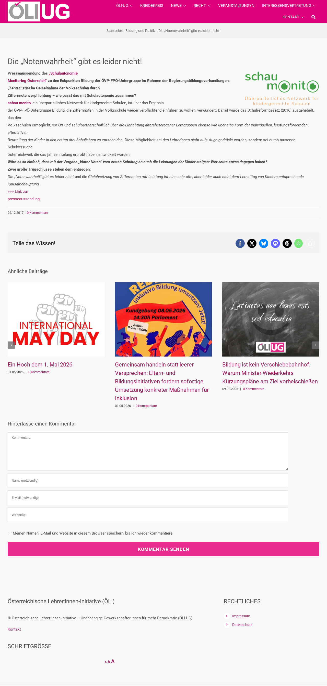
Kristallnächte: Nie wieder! (255, 364)
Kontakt (14, 629)
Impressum (241, 616)
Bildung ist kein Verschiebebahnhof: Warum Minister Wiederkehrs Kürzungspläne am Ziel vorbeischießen (163, 373)
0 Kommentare (37, 213)
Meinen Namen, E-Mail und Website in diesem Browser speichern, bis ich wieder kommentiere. (93, 533)
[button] (11, 345)
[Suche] (313, 17)
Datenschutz (242, 625)
